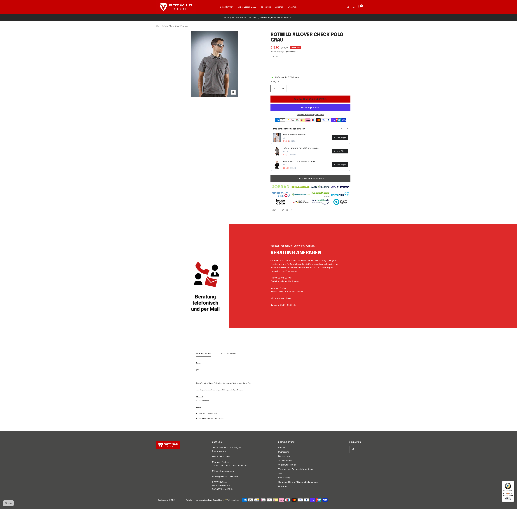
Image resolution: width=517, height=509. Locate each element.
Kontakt (282, 447)
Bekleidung (266, 7)
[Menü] (512, 482)
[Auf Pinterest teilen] (283, 210)
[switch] (508, 498)
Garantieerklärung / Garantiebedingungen (298, 482)
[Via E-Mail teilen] (291, 210)
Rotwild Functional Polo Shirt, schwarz (299, 161)
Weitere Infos (228, 353)
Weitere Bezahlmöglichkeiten (310, 114)
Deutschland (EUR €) (166, 500)
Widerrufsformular (287, 464)
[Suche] (348, 7)
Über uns (282, 486)
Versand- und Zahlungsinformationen (296, 469)
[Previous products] (342, 129)
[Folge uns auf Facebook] (353, 449)
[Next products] (347, 129)
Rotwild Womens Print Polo (294, 134)
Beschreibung (203, 353)
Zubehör (279, 7)
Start (158, 26)
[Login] (353, 7)
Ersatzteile (292, 7)
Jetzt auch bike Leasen (310, 178)
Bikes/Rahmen (226, 7)
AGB (280, 473)
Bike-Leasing (284, 477)
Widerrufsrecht (285, 460)
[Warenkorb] (359, 7)
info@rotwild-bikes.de (288, 281)
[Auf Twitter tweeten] (287, 210)
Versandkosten (291, 52)
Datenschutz (284, 456)
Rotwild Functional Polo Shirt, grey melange (301, 148)
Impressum (283, 452)
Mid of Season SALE (246, 7)
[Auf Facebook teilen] (279, 210)
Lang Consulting (215, 500)
